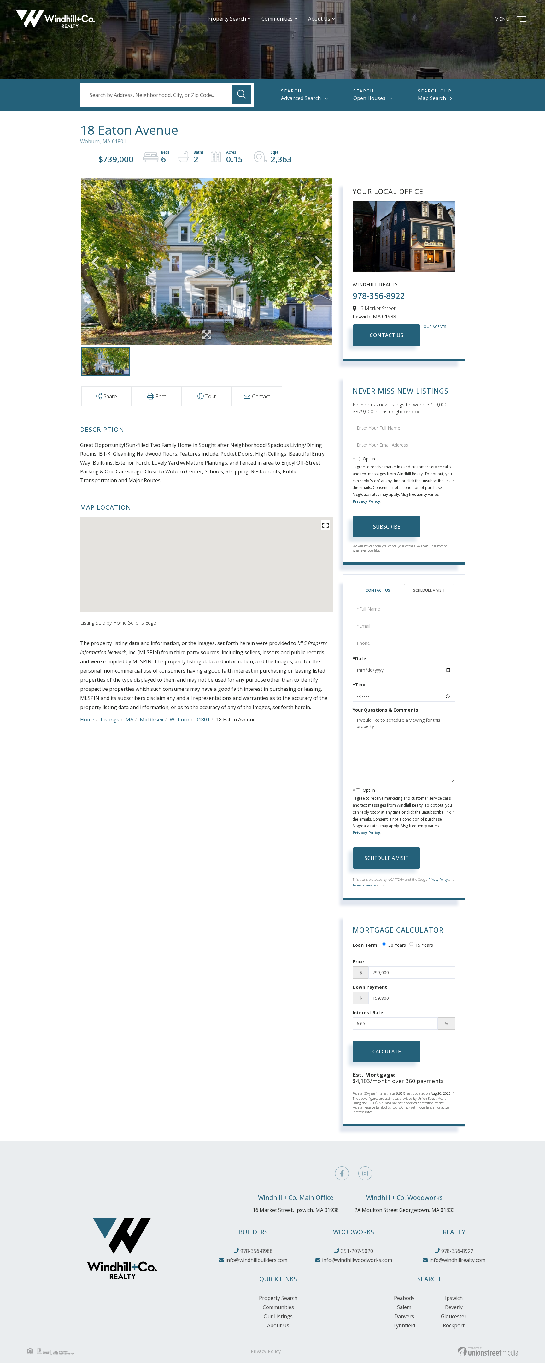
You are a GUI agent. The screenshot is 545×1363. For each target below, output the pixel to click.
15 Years (424, 945)
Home (87, 719)
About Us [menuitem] (319, 18)
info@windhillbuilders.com (256, 1260)
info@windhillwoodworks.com (357, 1260)
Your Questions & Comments (385, 710)
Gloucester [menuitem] (453, 1316)
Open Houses (369, 98)
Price (358, 961)
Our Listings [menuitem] (278, 1316)
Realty (454, 1232)
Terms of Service (364, 885)
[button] (241, 94)
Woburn (179, 719)
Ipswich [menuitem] (454, 1298)
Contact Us (386, 335)
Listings (110, 719)
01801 (203, 719)
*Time (360, 685)
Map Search (432, 98)
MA (129, 719)
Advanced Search (301, 98)
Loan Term (365, 945)
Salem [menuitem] (404, 1307)
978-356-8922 (379, 295)
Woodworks (353, 1232)
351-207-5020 (357, 1250)
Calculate (386, 1051)
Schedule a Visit (429, 590)
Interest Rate (368, 1013)
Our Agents (435, 326)
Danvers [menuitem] (404, 1316)
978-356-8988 (256, 1250)
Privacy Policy (366, 501)
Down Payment (370, 987)
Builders (253, 1232)
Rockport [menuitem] (454, 1325)
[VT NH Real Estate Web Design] (488, 1351)
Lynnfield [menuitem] (404, 1325)
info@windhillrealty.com (457, 1260)
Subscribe (386, 526)
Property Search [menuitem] (227, 18)
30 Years (397, 945)
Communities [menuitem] (277, 18)
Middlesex (151, 719)
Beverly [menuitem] (454, 1307)
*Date (359, 658)
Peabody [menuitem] (404, 1298)
